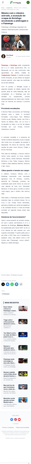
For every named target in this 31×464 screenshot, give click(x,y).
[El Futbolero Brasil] (15, 2)
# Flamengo (5, 294)
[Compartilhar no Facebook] (7, 284)
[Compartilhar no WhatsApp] (12, 284)
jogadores (9, 7)
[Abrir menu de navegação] (2, 2)
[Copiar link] (21, 284)
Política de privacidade (22, 427)
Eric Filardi (10, 55)
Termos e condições (8, 427)
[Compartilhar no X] (3, 284)
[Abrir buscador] (28, 2)
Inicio (2, 7)
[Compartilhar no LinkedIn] (16, 284)
